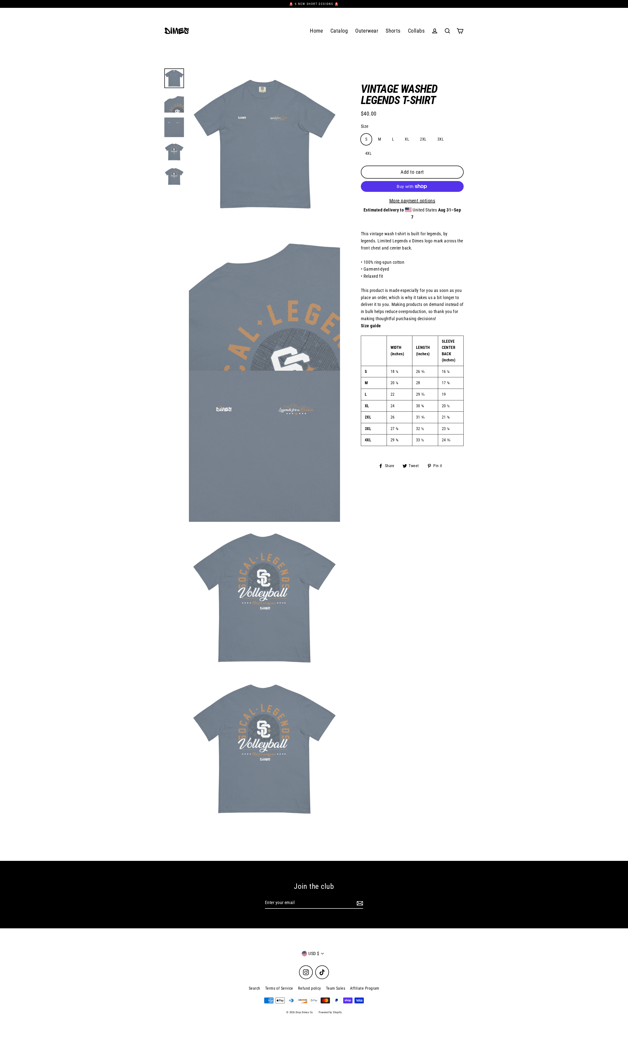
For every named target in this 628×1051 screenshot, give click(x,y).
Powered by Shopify (330, 1012)
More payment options (412, 201)
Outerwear (366, 31)
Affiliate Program (364, 988)
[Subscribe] (359, 903)
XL (407, 139)
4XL (368, 153)
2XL (423, 139)
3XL (440, 139)
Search (254, 988)
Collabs (416, 31)
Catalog (339, 31)
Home (316, 31)
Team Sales (335, 988)
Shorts (393, 31)
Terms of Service (279, 988)
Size (364, 126)
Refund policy (309, 988)
